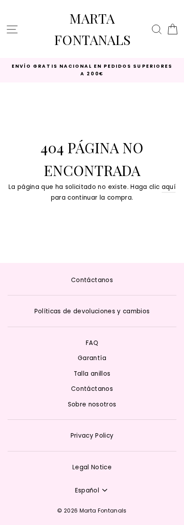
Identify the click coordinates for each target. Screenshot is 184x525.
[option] (92, 70)
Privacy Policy (92, 435)
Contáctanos (92, 280)
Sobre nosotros (92, 404)
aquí (169, 187)
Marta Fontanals (92, 29)
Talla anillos (92, 373)
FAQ (92, 343)
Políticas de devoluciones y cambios (92, 311)
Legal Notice (92, 467)
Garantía (92, 358)
